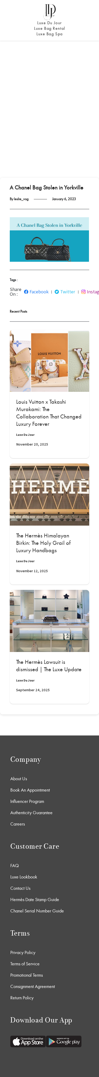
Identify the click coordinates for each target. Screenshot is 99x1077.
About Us (18, 779)
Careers (17, 824)
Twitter (67, 291)
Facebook (39, 291)
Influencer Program (27, 801)
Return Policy (22, 998)
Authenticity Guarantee (31, 813)
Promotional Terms (26, 975)
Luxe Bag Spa (49, 33)
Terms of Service (25, 964)
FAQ (14, 865)
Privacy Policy (22, 952)
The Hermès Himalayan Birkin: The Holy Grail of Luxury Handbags (43, 543)
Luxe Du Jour (49, 22)
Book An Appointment (30, 790)
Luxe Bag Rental (49, 28)
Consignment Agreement (32, 986)
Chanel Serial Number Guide (37, 911)
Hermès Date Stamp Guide (34, 899)
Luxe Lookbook (23, 877)
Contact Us (20, 888)
